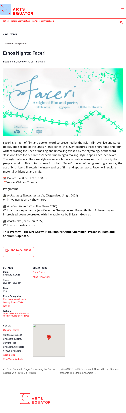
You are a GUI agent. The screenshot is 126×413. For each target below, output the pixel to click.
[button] (121, 22)
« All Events (10, 34)
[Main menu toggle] (122, 9)
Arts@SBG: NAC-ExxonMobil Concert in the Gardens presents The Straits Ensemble (89, 371)
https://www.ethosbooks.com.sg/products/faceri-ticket (16, 314)
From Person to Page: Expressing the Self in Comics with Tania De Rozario (29, 370)
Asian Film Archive (42, 276)
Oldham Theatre (11, 329)
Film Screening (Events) (14, 298)
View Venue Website (13, 358)
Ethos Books (39, 272)
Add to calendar (21, 250)
